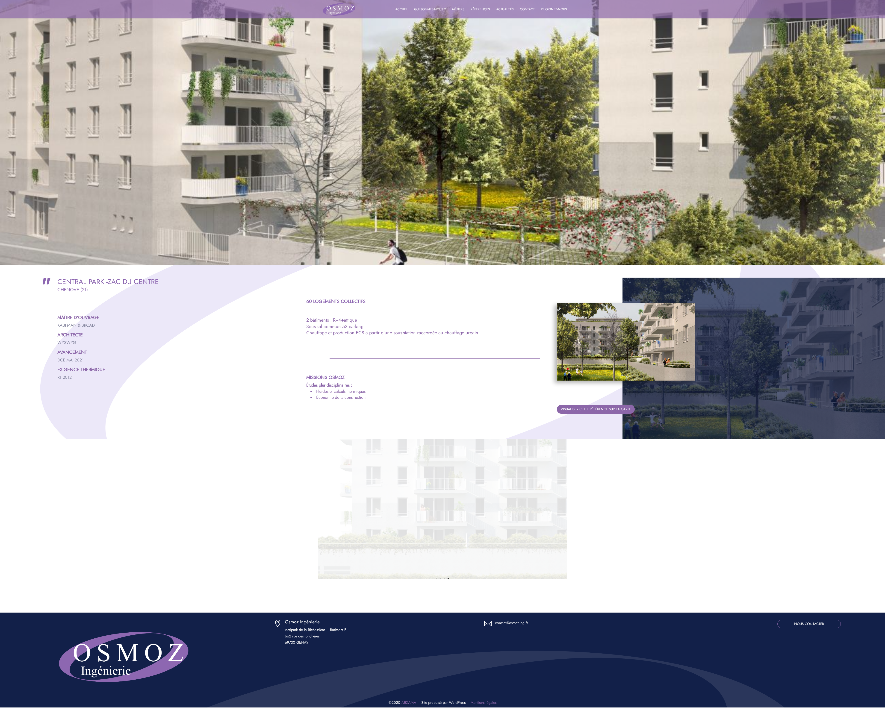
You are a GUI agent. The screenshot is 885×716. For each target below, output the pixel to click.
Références (480, 10)
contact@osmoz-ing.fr (511, 622)
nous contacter (809, 623)
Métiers (458, 10)
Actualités (505, 10)
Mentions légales (483, 702)
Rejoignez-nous (554, 10)
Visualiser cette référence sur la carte (596, 409)
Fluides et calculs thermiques (341, 391)
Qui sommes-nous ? (430, 10)
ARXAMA (408, 702)
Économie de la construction (341, 397)
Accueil (401, 10)
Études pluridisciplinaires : (329, 385)
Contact (527, 10)
